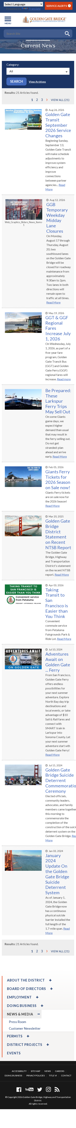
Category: (12, 64)
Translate (35, 8)
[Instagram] (48, 1089)
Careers (59, 1071)
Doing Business (13, 1075)
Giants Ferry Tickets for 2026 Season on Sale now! (57, 479)
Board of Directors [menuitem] (26, 989)
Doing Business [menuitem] (22, 1006)
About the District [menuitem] (26, 980)
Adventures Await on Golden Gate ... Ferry (57, 661)
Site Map (35, 1071)
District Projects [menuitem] (24, 1045)
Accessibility (19, 1071)
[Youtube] (29, 1089)
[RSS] (57, 1089)
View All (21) (60, 99)
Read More (53, 302)
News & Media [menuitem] (20, 1014)
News (47, 1071)
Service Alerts (58, 5)
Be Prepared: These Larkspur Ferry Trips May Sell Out (58, 401)
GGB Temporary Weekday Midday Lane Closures (57, 218)
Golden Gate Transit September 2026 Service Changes (58, 125)
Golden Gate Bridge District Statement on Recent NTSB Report (58, 534)
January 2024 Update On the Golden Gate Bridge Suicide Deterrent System (57, 874)
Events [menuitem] (14, 1053)
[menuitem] (50, 980)
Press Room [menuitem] (17, 1022)
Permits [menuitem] (15, 1036)
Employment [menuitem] (19, 997)
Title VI (53, 1075)
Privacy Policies (35, 1075)
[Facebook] (18, 1089)
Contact (66, 1075)
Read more (64, 379)
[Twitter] (39, 1089)
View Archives (37, 81)
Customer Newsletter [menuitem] (25, 1028)
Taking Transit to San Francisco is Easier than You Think (56, 603)
